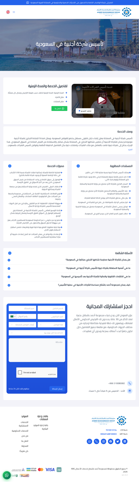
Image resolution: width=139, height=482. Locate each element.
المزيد (130, 149)
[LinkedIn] (124, 441)
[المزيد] (9, 260)
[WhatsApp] (89, 441)
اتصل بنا (58, 108)
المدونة (24, 446)
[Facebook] (110, 441)
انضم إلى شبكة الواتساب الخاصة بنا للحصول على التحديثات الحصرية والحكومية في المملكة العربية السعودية (72, 2)
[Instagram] (103, 441)
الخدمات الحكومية (20, 431)
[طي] (78, 166)
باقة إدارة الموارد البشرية (40, 427)
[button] (13, 316)
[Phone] (96, 441)
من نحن (24, 436)
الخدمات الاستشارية (23, 424)
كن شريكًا (24, 451)
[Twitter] (117, 441)
